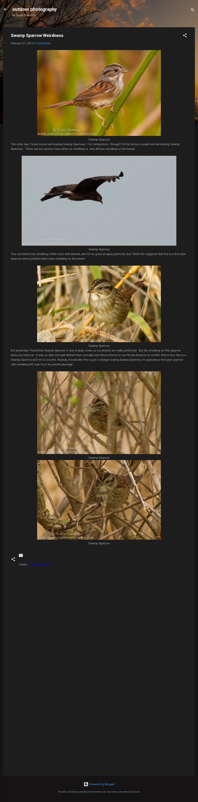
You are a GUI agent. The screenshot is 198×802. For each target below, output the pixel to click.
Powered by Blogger (101, 784)
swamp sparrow (40, 564)
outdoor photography (34, 9)
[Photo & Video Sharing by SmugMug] (99, 135)
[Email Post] (21, 556)
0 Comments (42, 43)
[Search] (192, 10)
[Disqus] (99, 617)
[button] (185, 36)
